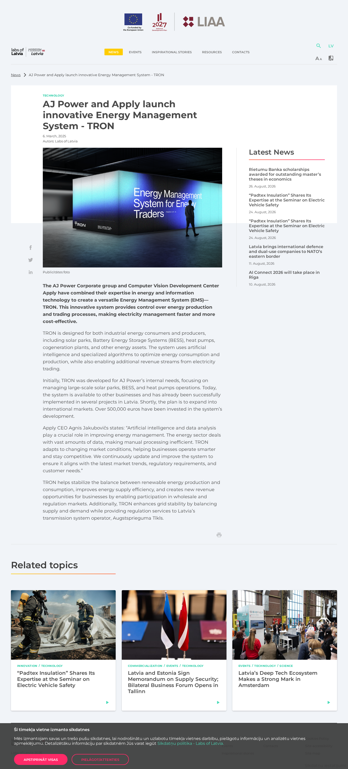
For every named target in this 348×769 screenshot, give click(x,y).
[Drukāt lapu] (219, 535)
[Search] (319, 46)
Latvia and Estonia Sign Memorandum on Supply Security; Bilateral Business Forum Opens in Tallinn (173, 682)
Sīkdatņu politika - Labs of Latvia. (190, 743)
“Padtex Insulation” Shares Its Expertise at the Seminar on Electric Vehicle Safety (56, 679)
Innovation (27, 665)
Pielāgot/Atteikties (100, 760)
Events (172, 665)
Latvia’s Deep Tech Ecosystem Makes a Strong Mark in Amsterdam (277, 679)
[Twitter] (30, 260)
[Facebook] (30, 247)
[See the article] (107, 702)
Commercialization (145, 665)
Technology (53, 95)
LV (331, 46)
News (16, 75)
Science (286, 665)
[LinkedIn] (30, 272)
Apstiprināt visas (41, 760)
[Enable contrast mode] (331, 58)
